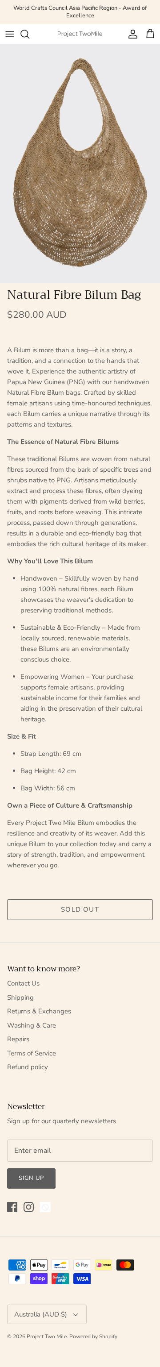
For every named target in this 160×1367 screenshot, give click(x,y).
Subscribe (80, 724)
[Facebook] (67, 750)
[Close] (140, 611)
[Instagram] (80, 750)
